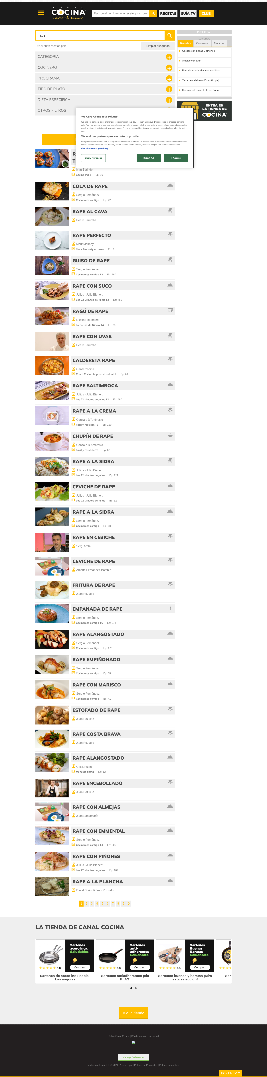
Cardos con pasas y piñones (198, 50)
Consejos (202, 43)
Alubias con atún (191, 60)
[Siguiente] (128, 904)
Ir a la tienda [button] (133, 1013)
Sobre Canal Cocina (118, 1036)
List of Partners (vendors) (94, 148)
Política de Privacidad (145, 1065)
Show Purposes (93, 158)
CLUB (206, 13)
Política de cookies (169, 1065)
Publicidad (153, 1036)
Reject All (148, 158)
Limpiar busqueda (158, 45)
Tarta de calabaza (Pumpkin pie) (200, 80)
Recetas (185, 43)
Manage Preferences (133, 1057)
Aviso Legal (126, 1065)
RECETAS (168, 13)
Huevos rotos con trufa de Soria (200, 90)
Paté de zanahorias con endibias (201, 70)
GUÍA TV (188, 13)
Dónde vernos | (139, 1036)
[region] (135, 138)
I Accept (176, 158)
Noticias (219, 43)
